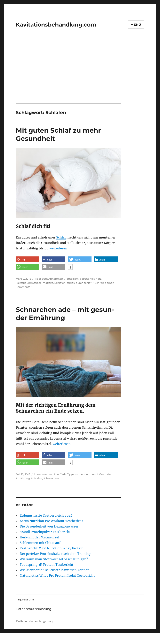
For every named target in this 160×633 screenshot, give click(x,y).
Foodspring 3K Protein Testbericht (46, 565)
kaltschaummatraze (29, 282)
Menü (136, 25)
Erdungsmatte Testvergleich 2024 (46, 515)
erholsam (73, 278)
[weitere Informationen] (70, 267)
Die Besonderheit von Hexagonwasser (49, 526)
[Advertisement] (81, 74)
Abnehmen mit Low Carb (50, 474)
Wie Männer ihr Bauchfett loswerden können (55, 570)
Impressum (25, 599)
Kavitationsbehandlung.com (56, 24)
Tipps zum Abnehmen (49, 278)
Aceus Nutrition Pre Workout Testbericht (51, 521)
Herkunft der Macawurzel (39, 537)
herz (98, 278)
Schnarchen (51, 478)
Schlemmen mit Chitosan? (40, 543)
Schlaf (61, 237)
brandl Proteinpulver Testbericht (45, 532)
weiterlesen (58, 248)
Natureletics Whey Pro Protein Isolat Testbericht (57, 575)
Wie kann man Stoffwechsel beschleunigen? (54, 559)
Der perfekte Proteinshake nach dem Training (55, 554)
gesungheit (87, 278)
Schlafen (60, 282)
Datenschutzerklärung (33, 609)
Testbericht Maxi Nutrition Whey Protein (52, 548)
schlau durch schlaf (79, 282)
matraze (48, 282)
